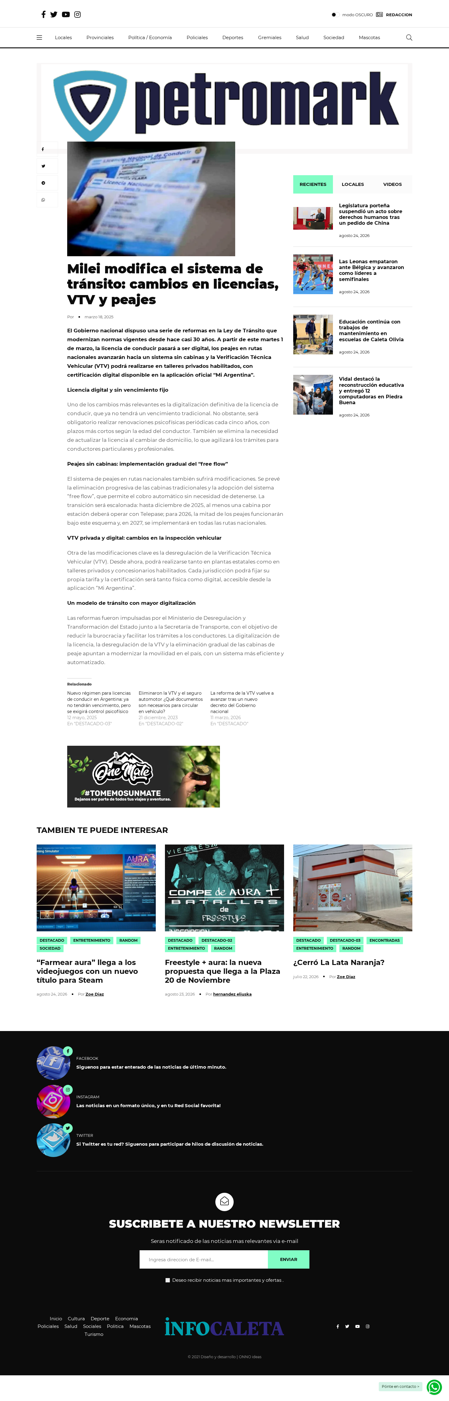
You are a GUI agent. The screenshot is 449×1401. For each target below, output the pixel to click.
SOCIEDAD (50, 948)
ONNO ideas (250, 1357)
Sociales (92, 1326)
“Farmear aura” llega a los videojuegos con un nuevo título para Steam (87, 971)
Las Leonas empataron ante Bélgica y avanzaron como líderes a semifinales (371, 270)
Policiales (197, 37)
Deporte (100, 1319)
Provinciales (100, 37)
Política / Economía (150, 37)
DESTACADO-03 (345, 940)
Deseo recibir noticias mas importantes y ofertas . (227, 1280)
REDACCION (399, 14)
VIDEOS (392, 184)
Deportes (232, 37)
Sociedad (333, 37)
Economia (126, 1319)
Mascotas (369, 37)
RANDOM (128, 940)
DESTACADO (52, 940)
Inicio (56, 1319)
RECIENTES (313, 184)
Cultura (76, 1319)
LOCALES (353, 184)
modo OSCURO (357, 14)
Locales (63, 37)
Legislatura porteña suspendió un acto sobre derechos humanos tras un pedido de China (370, 214)
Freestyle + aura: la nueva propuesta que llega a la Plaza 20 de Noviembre (222, 971)
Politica (115, 1326)
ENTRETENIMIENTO (91, 940)
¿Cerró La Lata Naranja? (339, 962)
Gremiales (269, 37)
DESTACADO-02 (217, 940)
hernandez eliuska (232, 994)
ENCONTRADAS (385, 940)
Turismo (94, 1334)
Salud (302, 37)
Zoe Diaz (95, 994)
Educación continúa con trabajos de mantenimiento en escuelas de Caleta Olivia (371, 330)
